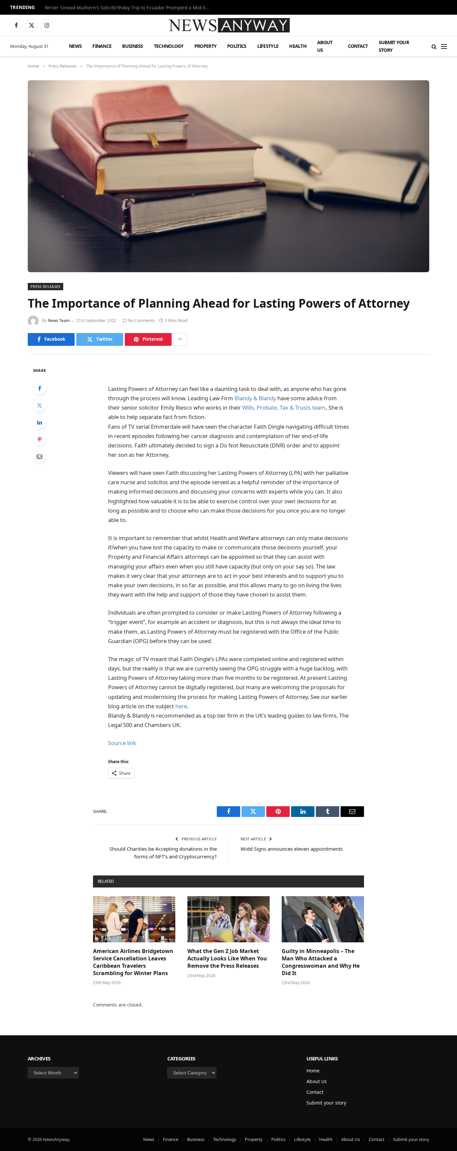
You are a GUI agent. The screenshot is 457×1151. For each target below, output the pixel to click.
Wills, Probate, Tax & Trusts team (284, 407)
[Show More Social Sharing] (180, 339)
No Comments (141, 320)
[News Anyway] (228, 25)
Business (132, 46)
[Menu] (444, 46)
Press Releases (45, 286)
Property (205, 46)
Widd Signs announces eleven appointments (292, 848)
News (75, 46)
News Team (59, 320)
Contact (358, 46)
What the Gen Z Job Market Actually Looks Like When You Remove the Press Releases (227, 958)
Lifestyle (268, 46)
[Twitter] (39, 405)
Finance (101, 46)
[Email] (39, 456)
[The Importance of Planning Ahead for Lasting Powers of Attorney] (228, 176)
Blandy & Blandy (255, 398)
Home (312, 1070)
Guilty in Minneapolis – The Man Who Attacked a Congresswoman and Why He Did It (321, 962)
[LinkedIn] (39, 422)
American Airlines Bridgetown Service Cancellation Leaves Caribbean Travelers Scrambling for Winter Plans (133, 962)
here (180, 706)
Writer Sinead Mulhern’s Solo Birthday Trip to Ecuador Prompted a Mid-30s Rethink (128, 8)
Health (297, 46)
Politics (236, 46)
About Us (325, 46)
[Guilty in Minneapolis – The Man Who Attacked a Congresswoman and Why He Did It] (323, 919)
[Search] (434, 46)
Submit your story (394, 46)
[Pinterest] (39, 439)
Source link (122, 743)
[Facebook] (39, 388)
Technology (169, 46)
